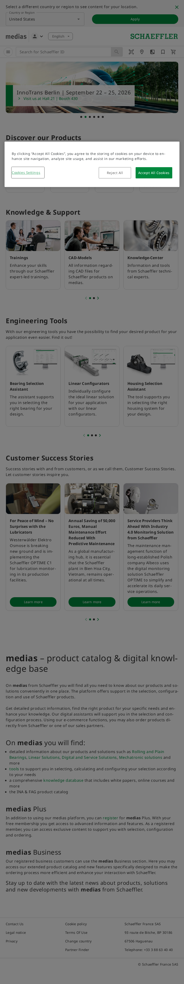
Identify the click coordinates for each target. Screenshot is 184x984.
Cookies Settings (26, 172)
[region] (92, 164)
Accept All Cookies (154, 173)
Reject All (115, 173)
